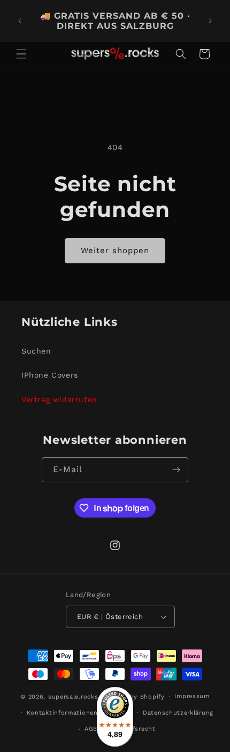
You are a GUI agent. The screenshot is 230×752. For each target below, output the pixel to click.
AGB (91, 728)
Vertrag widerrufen (59, 399)
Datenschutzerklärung (178, 712)
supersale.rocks (73, 696)
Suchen (36, 351)
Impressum (191, 696)
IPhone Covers (49, 375)
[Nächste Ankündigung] (210, 21)
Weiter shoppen (115, 250)
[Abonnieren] (176, 469)
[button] (21, 54)
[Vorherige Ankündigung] (20, 21)
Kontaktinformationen (62, 712)
